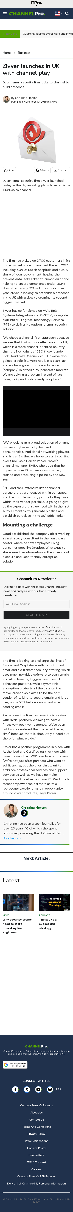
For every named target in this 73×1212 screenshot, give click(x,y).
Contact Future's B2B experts (36, 1176)
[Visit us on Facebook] (15, 1089)
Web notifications (36, 1141)
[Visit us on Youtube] (38, 1089)
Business (24, 53)
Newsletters (36, 1155)
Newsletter (63, 170)
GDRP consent (36, 1162)
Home (7, 53)
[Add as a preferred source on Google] (15, 1065)
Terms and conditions (36, 1127)
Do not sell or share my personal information (36, 1183)
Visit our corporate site (51, 1053)
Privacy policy (36, 1134)
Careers (36, 1169)
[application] (36, 409)
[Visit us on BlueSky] (49, 1089)
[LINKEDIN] (25, 813)
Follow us (44, 170)
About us (36, 1112)
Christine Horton (26, 98)
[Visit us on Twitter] (27, 1089)
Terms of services (47, 627)
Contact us (36, 1119)
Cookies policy (36, 1148)
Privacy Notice (52, 630)
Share (11, 170)
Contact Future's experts (36, 1105)
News (53, 101)
